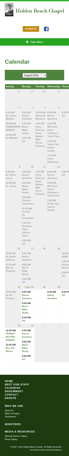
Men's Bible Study (25, 129)
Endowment (14, 391)
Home (9, 381)
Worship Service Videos (16, 436)
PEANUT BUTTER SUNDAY (10, 336)
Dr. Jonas (11, 186)
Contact (11, 394)
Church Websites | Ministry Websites (41, 450)
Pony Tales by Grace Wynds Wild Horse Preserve (40, 136)
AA (23, 141)
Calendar (12, 388)
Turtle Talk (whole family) (53, 147)
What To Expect (12, 413)
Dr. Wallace (12, 138)
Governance (10, 416)
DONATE (31, 29)
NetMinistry (58, 450)
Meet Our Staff (17, 384)
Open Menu (36, 42)
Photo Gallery (11, 439)
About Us (9, 410)
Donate (10, 398)
